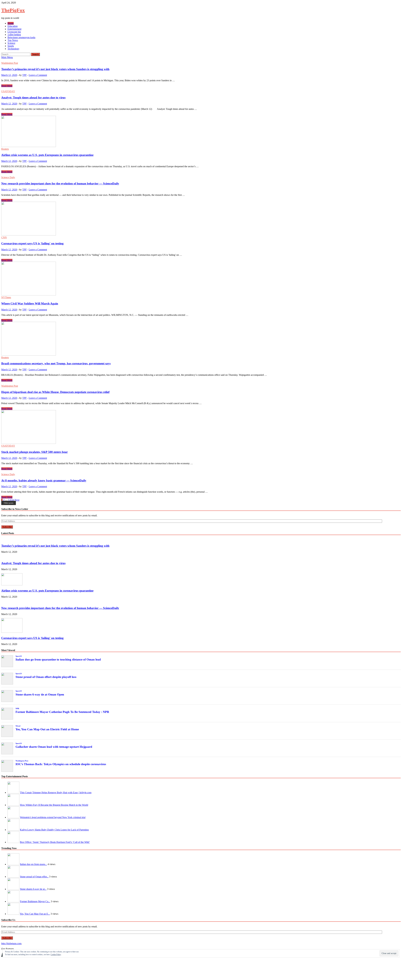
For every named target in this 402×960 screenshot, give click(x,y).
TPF (24, 75)
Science (11, 43)
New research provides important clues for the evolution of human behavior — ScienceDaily (60, 183)
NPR (17, 708)
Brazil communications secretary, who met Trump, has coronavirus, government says (56, 363)
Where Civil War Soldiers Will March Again (29, 303)
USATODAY (8, 91)
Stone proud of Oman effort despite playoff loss (46, 677)
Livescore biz (14, 31)
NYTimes (6, 297)
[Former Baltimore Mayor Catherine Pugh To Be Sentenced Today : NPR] (13, 901)
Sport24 (19, 656)
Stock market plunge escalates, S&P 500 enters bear (34, 452)
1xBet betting (14, 34)
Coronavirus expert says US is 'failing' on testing (32, 243)
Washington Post (9, 63)
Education (13, 26)
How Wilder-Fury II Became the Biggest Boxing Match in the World (54, 805)
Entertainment (14, 29)
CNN (4, 237)
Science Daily (8, 177)
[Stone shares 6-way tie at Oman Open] (13, 889)
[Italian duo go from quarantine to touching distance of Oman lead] (13, 864)
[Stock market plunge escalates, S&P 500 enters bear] (201, 427)
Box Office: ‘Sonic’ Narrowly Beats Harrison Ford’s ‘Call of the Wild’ (55, 842)
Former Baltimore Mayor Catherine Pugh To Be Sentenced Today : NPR (62, 712)
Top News (13, 40)
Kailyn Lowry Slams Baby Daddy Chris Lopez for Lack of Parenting (54, 829)
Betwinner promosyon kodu (21, 37)
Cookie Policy (56, 954)
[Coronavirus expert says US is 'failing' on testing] (201, 219)
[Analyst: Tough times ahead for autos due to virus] (201, 88)
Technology (13, 48)
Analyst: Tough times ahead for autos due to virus (33, 97)
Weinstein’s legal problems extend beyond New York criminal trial (52, 817)
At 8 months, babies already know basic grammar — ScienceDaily (43, 480)
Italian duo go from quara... (33, 864)
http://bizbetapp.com (11, 943)
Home (11, 23)
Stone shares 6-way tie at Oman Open (40, 694)
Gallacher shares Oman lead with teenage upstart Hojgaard (54, 746)
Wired (18, 726)
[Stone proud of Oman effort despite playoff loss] (13, 876)
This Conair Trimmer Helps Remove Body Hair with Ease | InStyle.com (55, 792)
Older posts (8, 503)
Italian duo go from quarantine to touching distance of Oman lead (58, 659)
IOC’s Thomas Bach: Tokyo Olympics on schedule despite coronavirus (61, 764)
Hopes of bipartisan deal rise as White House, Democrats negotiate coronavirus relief (55, 392)
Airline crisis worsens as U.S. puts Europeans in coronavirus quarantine (47, 155)
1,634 (11, 500)
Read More (6, 85)
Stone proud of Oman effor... (34, 876)
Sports (11, 46)
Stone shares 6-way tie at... (33, 889)
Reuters (5, 149)
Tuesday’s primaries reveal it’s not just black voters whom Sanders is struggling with (55, 69)
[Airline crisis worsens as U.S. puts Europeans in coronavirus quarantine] (201, 132)
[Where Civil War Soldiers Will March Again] (201, 279)
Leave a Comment (38, 75)
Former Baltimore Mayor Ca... (35, 901)
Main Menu (7, 57)
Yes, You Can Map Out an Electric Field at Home (47, 729)
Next (16, 500)
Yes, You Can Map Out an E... (35, 913)
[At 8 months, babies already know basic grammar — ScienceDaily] (201, 471)
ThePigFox (13, 10)
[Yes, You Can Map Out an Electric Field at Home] (13, 913)
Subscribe (7, 527)
